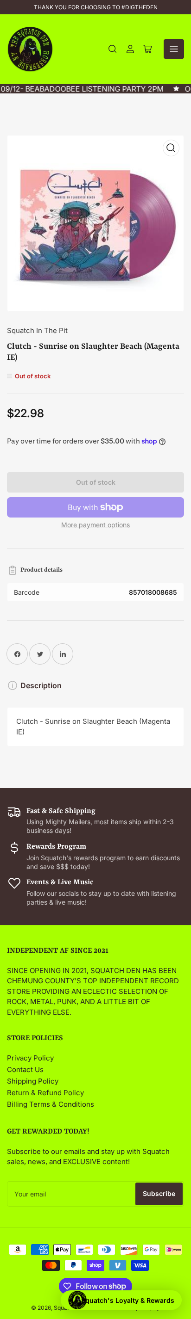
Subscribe (159, 1193)
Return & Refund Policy (45, 1092)
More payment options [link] (95, 525)
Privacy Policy (30, 1058)
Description (41, 685)
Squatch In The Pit (37, 330)
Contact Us (25, 1069)
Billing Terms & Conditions (50, 1104)
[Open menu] (174, 49)
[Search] (112, 49)
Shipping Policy (32, 1081)
